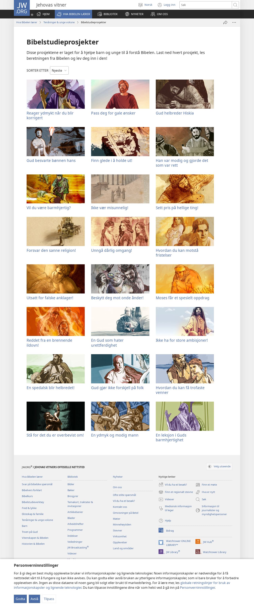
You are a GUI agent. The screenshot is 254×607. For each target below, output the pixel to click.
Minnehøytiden (122, 524)
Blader (71, 518)
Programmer (75, 530)
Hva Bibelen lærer (26, 22)
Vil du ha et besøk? (124, 501)
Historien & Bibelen (33, 543)
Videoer (72, 553)
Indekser (72, 536)
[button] (73, 14)
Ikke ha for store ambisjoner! (182, 340)
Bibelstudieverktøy (33, 502)
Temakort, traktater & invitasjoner (80, 504)
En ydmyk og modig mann (115, 435)
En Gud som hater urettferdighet (107, 343)
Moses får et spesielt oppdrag (182, 297)
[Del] (225, 22)
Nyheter (118, 476)
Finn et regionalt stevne (176, 492)
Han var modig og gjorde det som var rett (182, 163)
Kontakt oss (120, 507)
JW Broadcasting (78, 547)
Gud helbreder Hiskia (175, 113)
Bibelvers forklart (32, 490)
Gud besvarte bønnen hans (51, 160)
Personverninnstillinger (197, 587)
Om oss (117, 487)
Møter (116, 518)
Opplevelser (120, 542)
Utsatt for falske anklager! (50, 297)
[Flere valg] (234, 22)
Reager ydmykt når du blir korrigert (50, 115)
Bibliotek (72, 476)
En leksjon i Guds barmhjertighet (171, 437)
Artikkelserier (75, 512)
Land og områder (123, 548)
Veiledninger (74, 542)
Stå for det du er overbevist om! (55, 435)
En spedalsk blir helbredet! (50, 387)
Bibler (70, 484)
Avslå (34, 599)
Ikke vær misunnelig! (109, 207)
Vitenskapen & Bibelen (35, 538)
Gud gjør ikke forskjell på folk (117, 387)
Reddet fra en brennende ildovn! (49, 343)
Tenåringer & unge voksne (59, 22)
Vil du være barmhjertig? (49, 207)
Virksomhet (120, 536)
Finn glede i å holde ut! (111, 160)
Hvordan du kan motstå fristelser (177, 253)
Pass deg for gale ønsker (113, 113)
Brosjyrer (72, 496)
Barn (24, 526)
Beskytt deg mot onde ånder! (117, 297)
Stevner (117, 530)
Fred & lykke (29, 508)
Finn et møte (206, 485)
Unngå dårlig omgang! (111, 250)
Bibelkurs (27, 496)
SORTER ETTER (37, 70)
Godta (20, 599)
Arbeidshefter (75, 524)
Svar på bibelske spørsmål (37, 484)
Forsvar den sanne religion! (51, 250)
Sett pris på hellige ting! (177, 207)
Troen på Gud (30, 532)
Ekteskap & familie (32, 514)
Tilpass (49, 599)
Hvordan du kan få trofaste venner (180, 390)
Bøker (70, 490)
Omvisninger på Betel (125, 513)
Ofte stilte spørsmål (124, 495)
